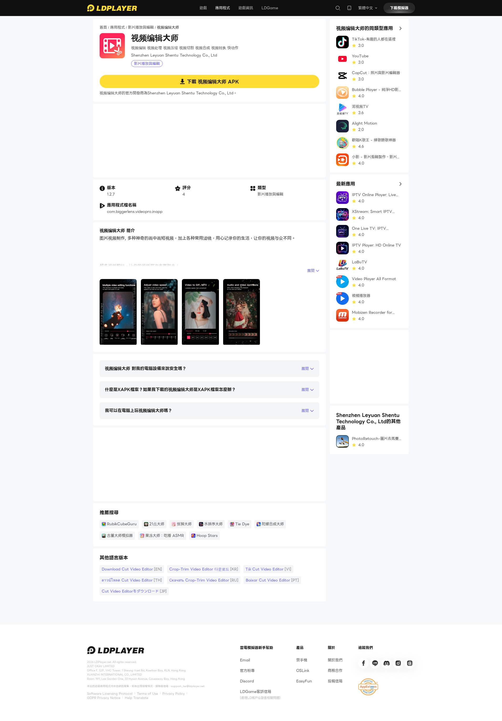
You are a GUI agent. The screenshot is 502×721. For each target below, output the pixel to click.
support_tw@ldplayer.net (187, 686)
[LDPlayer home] (112, 8)
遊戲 (203, 8)
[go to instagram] (398, 663)
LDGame (270, 8)
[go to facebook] (363, 663)
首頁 (103, 27)
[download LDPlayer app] (349, 8)
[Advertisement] (209, 140)
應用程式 (222, 8)
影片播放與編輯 (141, 27)
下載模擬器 (399, 8)
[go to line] (375, 663)
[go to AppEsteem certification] (368, 687)
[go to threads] (409, 663)
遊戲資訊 (245, 8)
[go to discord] (386, 663)
